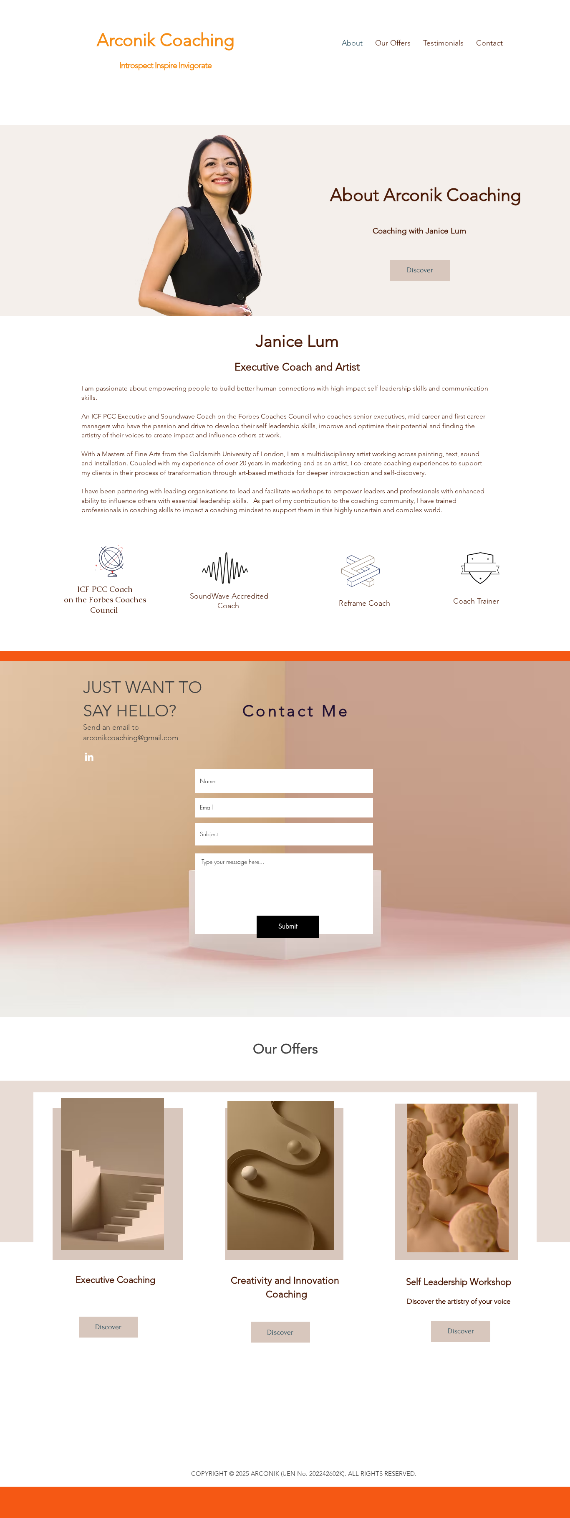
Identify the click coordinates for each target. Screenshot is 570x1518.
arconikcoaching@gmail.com (130, 737)
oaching (203, 40)
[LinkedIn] (89, 757)
